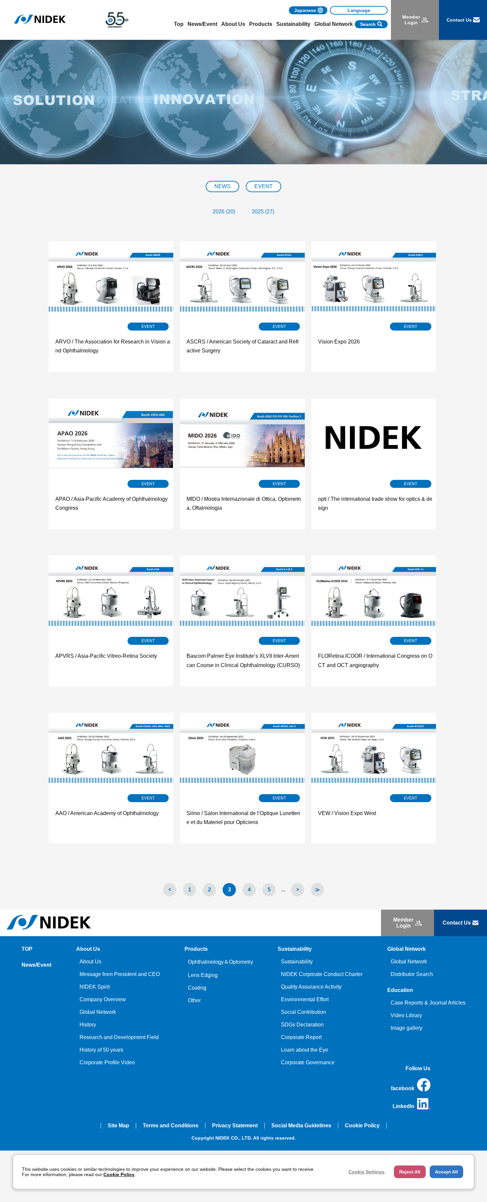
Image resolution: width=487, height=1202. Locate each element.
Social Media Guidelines (301, 1125)
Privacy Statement (235, 1125)
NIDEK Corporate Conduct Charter (321, 974)
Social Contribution (303, 1012)
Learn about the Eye (304, 1050)
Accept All (446, 1171)
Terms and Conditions (170, 1125)
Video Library (406, 1015)
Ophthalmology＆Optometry (220, 962)
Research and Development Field (119, 1037)
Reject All (409, 1171)
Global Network (98, 1012)
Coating (197, 988)
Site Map (118, 1125)
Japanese (305, 10)
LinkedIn (403, 1106)
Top (179, 24)
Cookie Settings (367, 1171)
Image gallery (406, 1028)
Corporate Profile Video (107, 1062)
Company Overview (103, 999)
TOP (27, 949)
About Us (90, 961)
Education (400, 990)
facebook (402, 1088)
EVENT (263, 186)
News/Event (202, 24)
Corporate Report (301, 1037)
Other (194, 1000)
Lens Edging (203, 975)
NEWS (222, 186)
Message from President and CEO (120, 974)
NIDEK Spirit (95, 987)
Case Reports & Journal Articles (428, 1003)
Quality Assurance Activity (311, 987)
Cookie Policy (362, 1125)
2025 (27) (263, 211)
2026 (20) (224, 211)
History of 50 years (101, 1050)
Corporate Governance (308, 1062)
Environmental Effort (305, 999)
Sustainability (297, 961)
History (88, 1024)
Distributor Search (412, 974)
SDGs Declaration (302, 1024)
